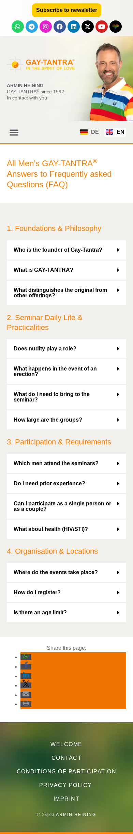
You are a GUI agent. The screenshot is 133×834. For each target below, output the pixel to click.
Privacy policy (66, 785)
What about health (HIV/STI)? (51, 529)
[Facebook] (60, 26)
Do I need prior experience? (49, 483)
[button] (14, 132)
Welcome (66, 744)
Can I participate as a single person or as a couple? (62, 506)
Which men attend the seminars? (56, 463)
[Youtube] (101, 26)
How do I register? (37, 592)
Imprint (67, 799)
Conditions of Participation (67, 771)
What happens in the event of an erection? (55, 371)
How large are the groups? (48, 420)
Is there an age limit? (40, 612)
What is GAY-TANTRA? (43, 270)
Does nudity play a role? (45, 348)
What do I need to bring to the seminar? (52, 397)
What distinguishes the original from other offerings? (60, 292)
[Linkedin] (74, 26)
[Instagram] (46, 26)
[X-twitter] (88, 26)
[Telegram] (32, 26)
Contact (66, 758)
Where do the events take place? (56, 572)
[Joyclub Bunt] (115, 26)
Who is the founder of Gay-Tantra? (58, 250)
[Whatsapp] (18, 26)
